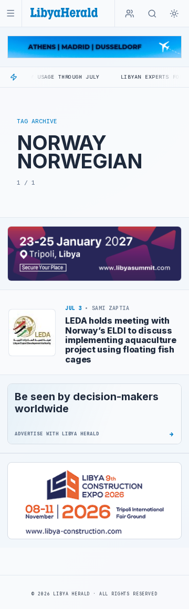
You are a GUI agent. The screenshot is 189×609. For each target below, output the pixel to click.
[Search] (152, 13)
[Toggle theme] (174, 13)
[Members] (129, 13)
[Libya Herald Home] (64, 13)
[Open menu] (11, 13)
